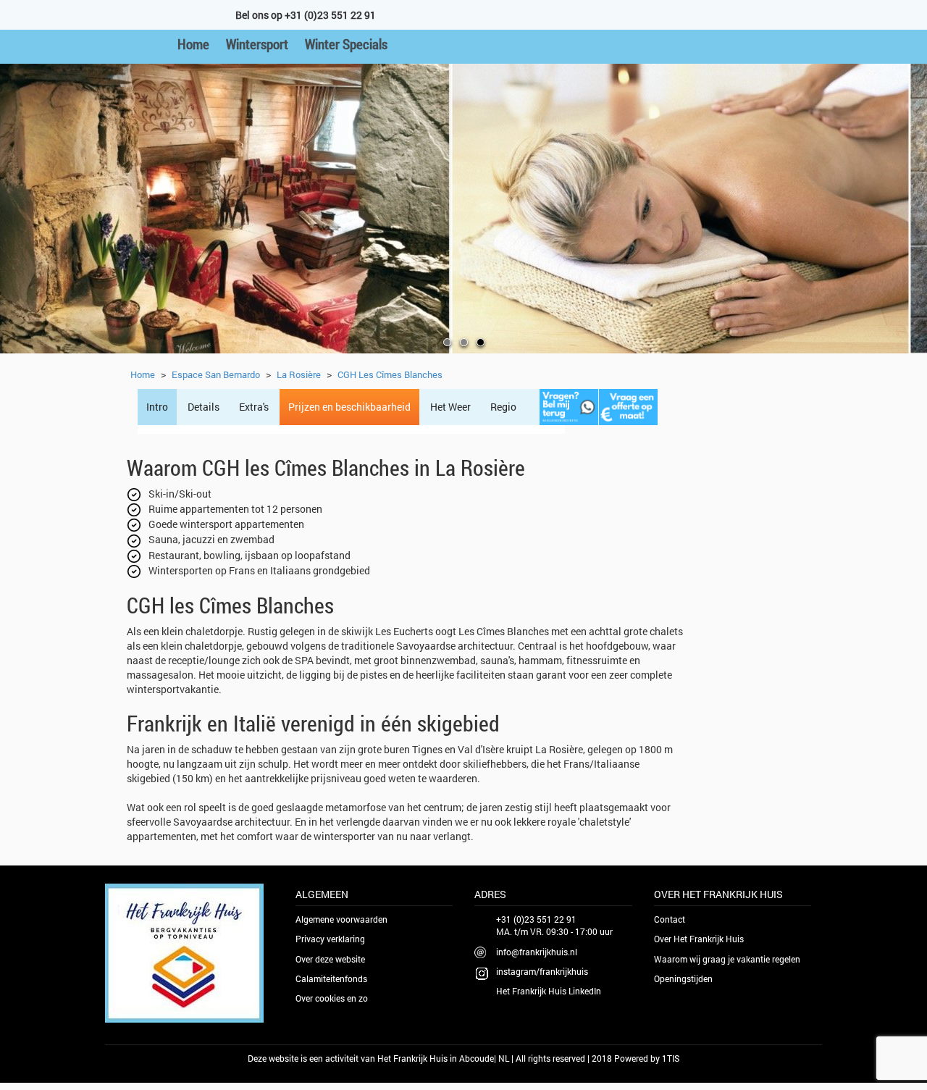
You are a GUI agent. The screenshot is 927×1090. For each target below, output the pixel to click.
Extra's (254, 407)
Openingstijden (683, 978)
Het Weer (450, 407)
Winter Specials (346, 44)
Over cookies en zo (331, 998)
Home (193, 44)
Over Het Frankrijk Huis (699, 938)
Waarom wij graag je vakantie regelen (727, 959)
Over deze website (330, 959)
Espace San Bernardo (216, 374)
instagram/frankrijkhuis (542, 971)
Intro (157, 407)
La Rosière (299, 374)
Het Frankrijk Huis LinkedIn (548, 991)
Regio (503, 407)
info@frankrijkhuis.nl (536, 951)
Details (203, 407)
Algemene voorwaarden (341, 919)
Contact (669, 919)
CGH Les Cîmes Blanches (389, 374)
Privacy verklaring (330, 938)
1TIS (670, 1058)
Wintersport (257, 44)
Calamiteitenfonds (331, 978)
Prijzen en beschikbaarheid (349, 407)
